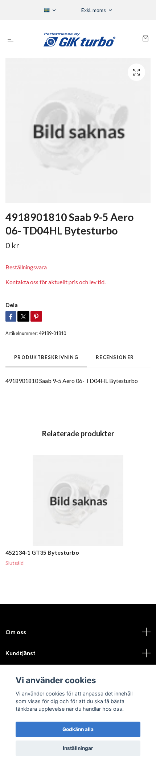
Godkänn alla (78, 729)
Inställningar (78, 748)
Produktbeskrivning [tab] (46, 357)
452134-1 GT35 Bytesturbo (42, 552)
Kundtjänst (20, 652)
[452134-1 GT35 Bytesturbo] (78, 500)
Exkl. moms (94, 10)
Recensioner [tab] (115, 357)
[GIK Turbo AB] (79, 39)
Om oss (15, 631)
